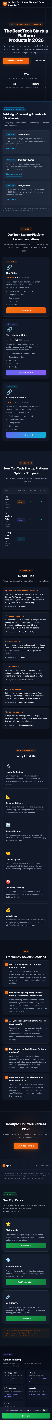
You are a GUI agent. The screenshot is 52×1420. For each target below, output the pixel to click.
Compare (34, 1166)
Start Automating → (14, 174)
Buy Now (26, 1416)
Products (24, 1166)
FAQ (47, 1166)
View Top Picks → (26, 1146)
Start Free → (11, 149)
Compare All (40, 61)
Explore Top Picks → (16, 61)
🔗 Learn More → (26, 310)
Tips (42, 1166)
